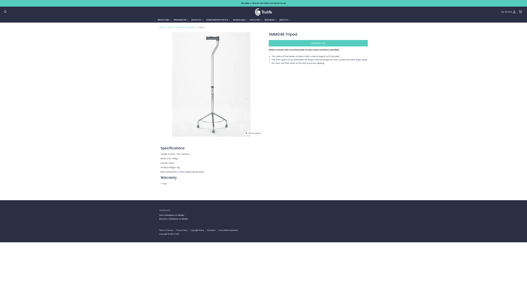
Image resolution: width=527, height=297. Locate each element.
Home (162, 27)
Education (255, 20)
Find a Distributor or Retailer (171, 215)
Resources (270, 20)
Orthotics (196, 20)
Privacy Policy (181, 230)
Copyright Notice (197, 230)
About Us (283, 20)
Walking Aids (239, 20)
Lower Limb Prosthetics (217, 20)
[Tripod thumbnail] (164, 144)
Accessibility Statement (228, 230)
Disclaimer (211, 230)
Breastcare (163, 20)
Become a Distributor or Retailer (173, 219)
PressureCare (180, 20)
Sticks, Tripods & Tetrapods (181, 27)
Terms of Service (166, 230)
